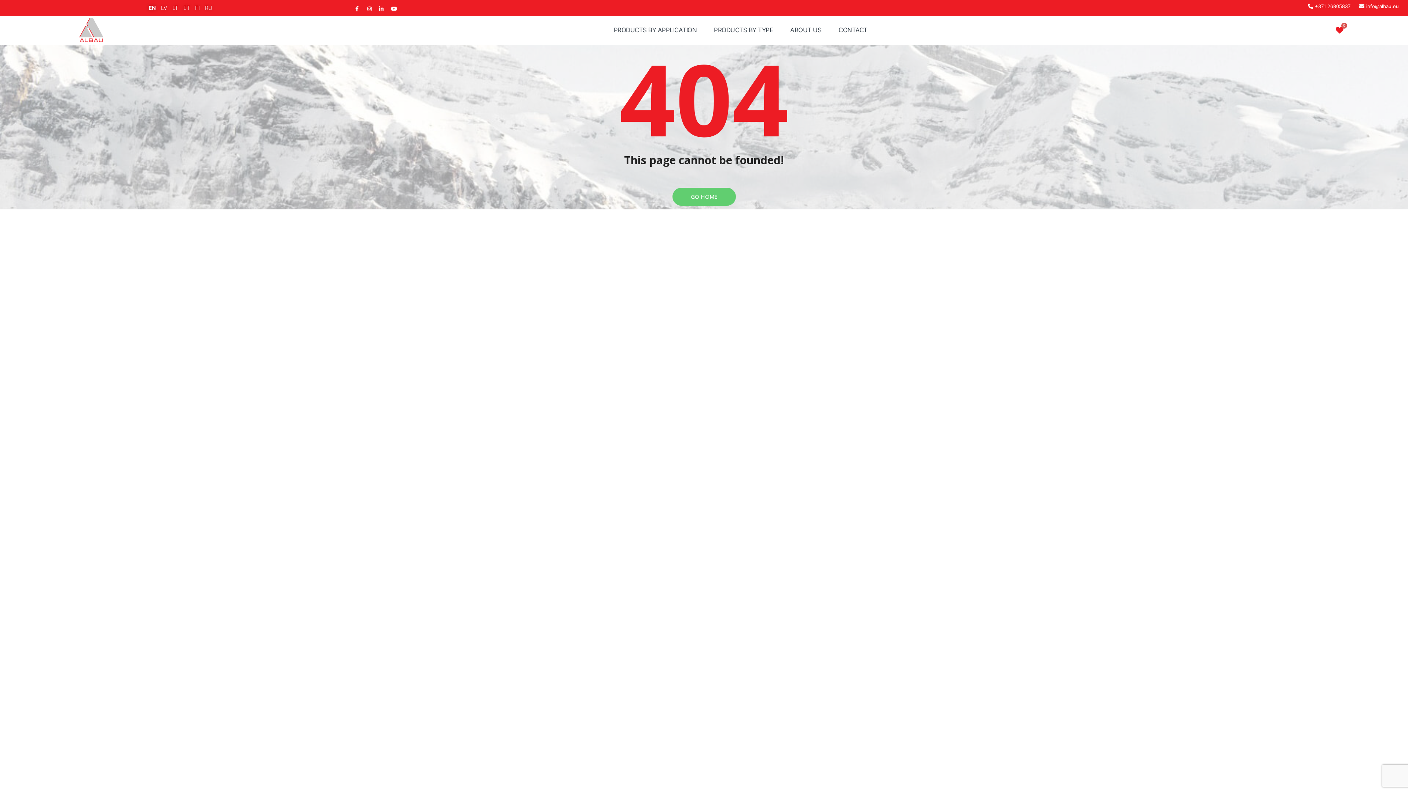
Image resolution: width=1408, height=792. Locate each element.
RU (208, 7)
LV (164, 7)
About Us (805, 30)
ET (186, 7)
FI (197, 7)
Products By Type (743, 30)
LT (175, 7)
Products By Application (655, 30)
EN (152, 7)
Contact (853, 30)
